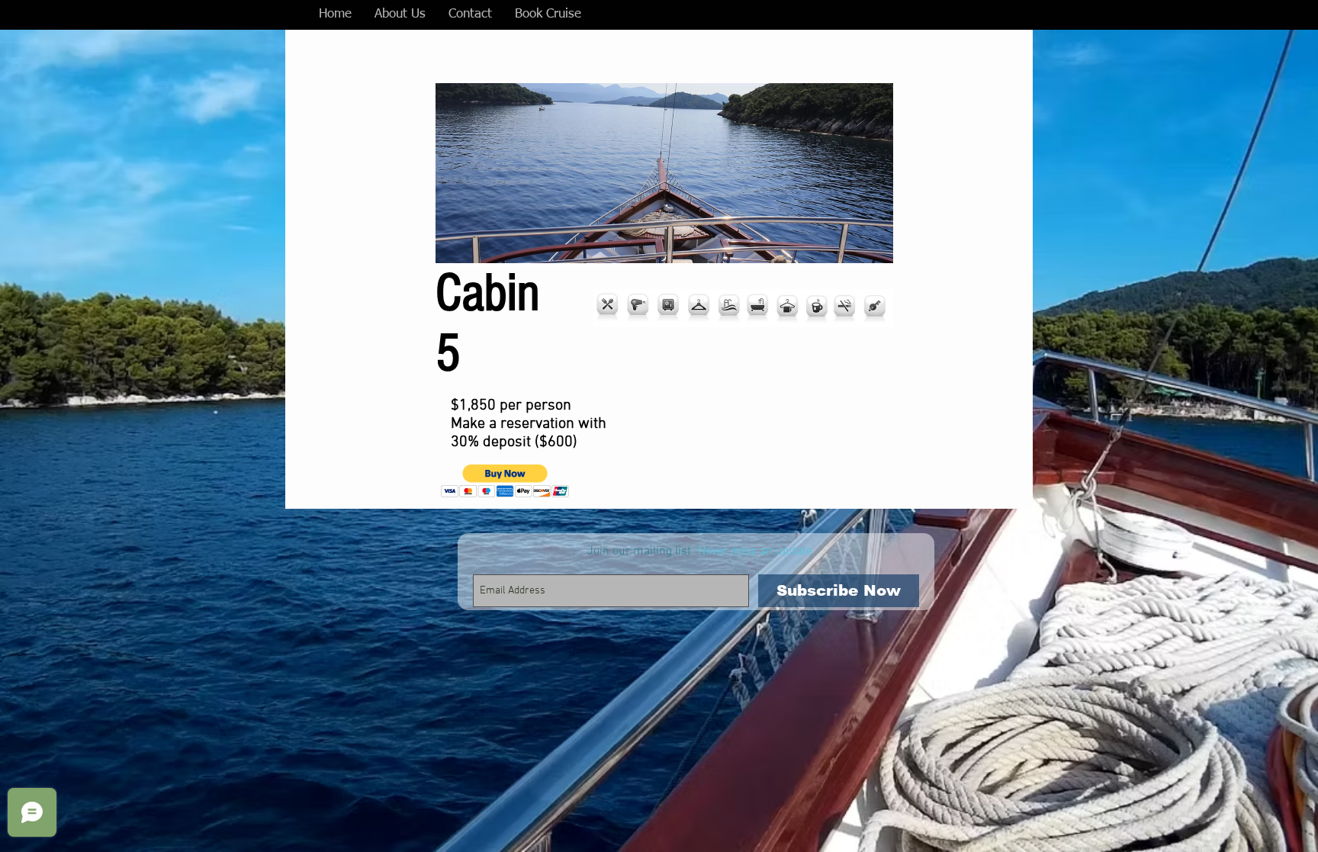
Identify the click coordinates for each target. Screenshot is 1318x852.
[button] (505, 481)
